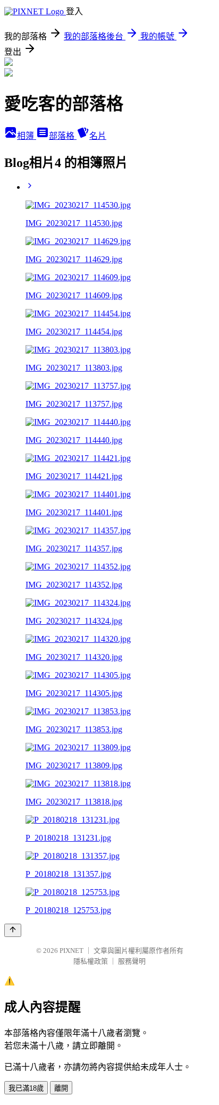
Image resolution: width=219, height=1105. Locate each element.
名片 (97, 135)
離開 (61, 1088)
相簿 (26, 135)
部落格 (63, 135)
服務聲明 (132, 961)
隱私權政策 (90, 961)
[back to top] (12, 930)
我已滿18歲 (26, 1088)
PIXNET (71, 951)
